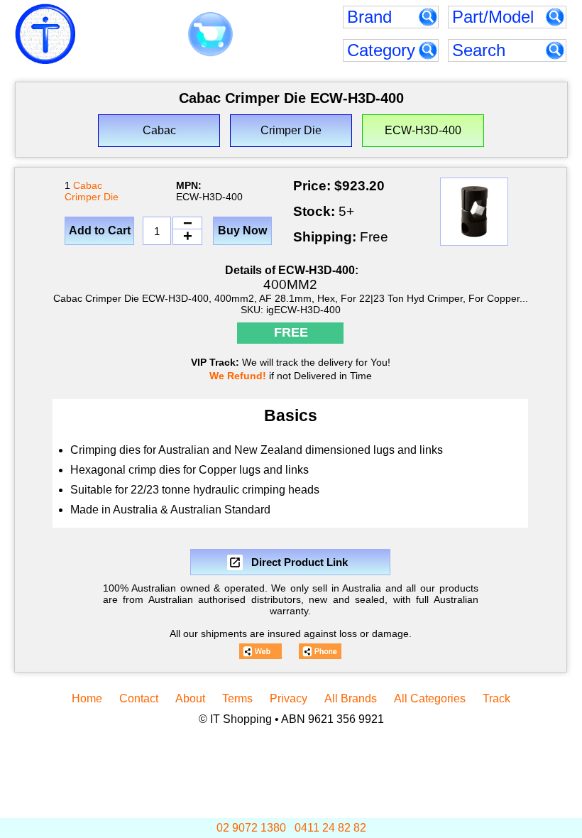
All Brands (350, 698)
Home (87, 698)
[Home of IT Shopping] (45, 34)
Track (496, 698)
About (190, 698)
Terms (237, 698)
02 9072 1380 (251, 828)
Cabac (87, 185)
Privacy (288, 698)
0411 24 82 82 (330, 828)
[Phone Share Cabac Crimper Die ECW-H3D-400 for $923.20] (320, 651)
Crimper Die (92, 196)
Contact (138, 698)
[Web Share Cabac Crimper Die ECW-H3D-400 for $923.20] (260, 651)
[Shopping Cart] (210, 34)
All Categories (430, 698)
